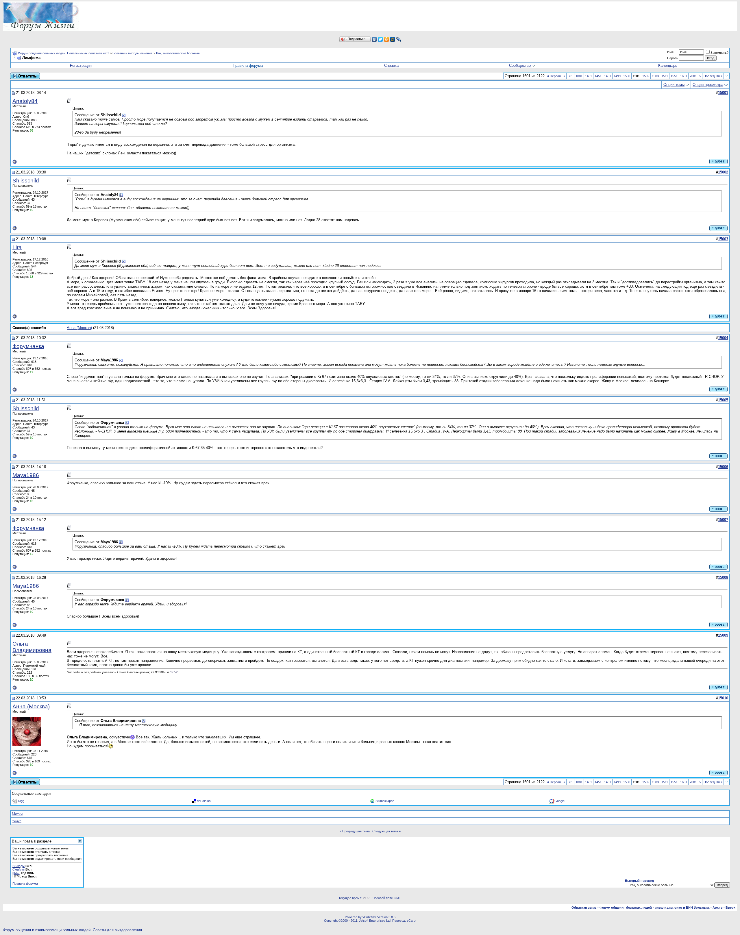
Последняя (713, 76)
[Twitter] (381, 39)
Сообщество (520, 65)
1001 (579, 76)
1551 (674, 76)
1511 (664, 76)
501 (570, 76)
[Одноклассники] (387, 39)
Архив (718, 907)
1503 (655, 76)
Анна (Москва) (79, 328)
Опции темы (673, 84)
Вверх (730, 907)
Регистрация (81, 65)
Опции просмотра (708, 84)
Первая (554, 76)
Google (559, 801)
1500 (626, 76)
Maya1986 (25, 475)
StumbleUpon (384, 801)
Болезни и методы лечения (132, 53)
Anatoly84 (25, 101)
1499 (617, 76)
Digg (21, 801)
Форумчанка (28, 346)
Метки (17, 814)
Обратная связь (584, 907)
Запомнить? (719, 52)
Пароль (672, 58)
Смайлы (18, 869)
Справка (391, 65)
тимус (16, 821)
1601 (683, 76)
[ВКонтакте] (374, 39)
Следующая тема (385, 831)
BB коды (18, 866)
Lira (17, 247)
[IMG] (16, 873)
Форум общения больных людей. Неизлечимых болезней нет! (63, 53)
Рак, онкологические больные (178, 53)
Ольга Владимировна (31, 647)
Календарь (667, 65)
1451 (598, 76)
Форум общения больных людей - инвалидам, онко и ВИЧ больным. (655, 907)
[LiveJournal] (399, 39)
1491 (607, 76)
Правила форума (248, 65)
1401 (588, 76)
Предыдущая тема (356, 831)
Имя (670, 52)
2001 (693, 76)
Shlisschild (25, 181)
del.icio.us (204, 801)
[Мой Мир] (393, 39)
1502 (645, 76)
